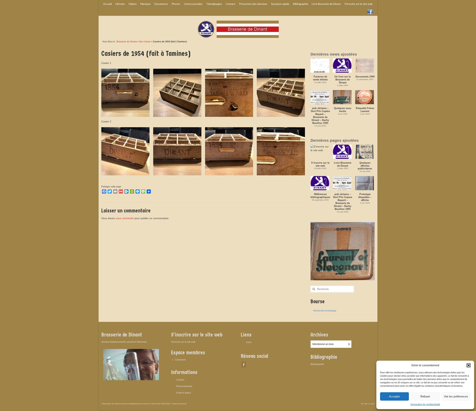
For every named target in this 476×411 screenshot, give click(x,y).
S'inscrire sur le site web (183, 342)
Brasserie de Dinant (127, 41)
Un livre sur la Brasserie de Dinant (343, 79)
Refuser (425, 396)
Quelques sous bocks (342, 110)
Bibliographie (317, 364)
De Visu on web (368, 404)
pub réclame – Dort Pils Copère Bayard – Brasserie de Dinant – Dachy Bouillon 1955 (320, 115)
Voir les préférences (456, 396)
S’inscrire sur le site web (320, 164)
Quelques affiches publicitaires (365, 165)
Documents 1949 (365, 76)
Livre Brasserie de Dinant (342, 164)
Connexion (180, 359)
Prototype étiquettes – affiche (365, 197)
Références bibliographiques (320, 196)
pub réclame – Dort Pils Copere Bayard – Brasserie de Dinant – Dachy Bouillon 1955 (342, 201)
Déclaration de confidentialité (425, 404)
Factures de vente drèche (320, 78)
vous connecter (125, 218)
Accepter (394, 396)
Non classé (144, 41)
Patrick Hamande (179, 404)
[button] (468, 365)
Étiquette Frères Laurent (365, 110)
